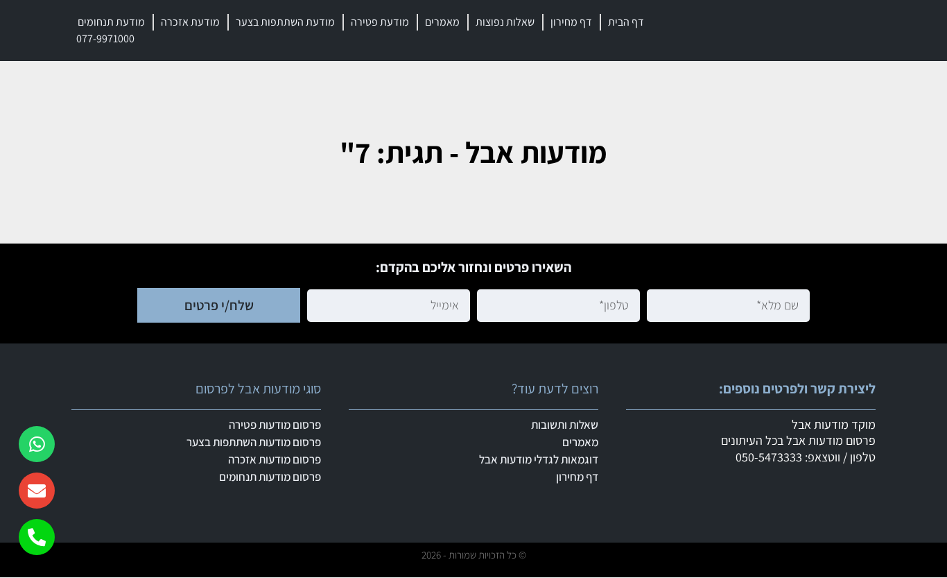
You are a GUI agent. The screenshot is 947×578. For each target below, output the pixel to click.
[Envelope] (37, 491)
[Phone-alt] (37, 537)
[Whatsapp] (37, 444)
